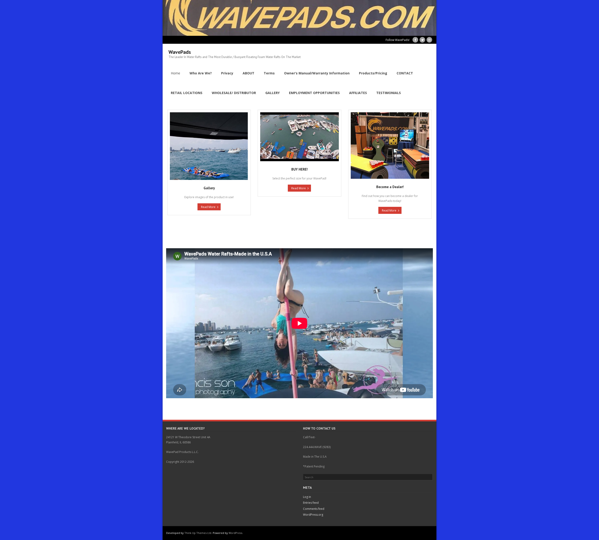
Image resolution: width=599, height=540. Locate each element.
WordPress (235, 533)
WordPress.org (313, 515)
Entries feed (311, 503)
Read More (208, 207)
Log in (307, 497)
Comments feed (313, 509)
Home (175, 73)
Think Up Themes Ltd (197, 533)
